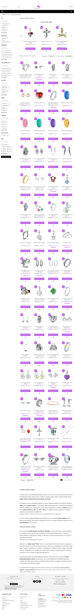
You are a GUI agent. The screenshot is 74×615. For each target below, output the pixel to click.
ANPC (3, 607)
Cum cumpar (23, 609)
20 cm (3, 123)
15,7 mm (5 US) (6, 50)
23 (68, 480)
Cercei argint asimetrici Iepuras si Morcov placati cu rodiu (25, 439)
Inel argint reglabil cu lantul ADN (67, 271)
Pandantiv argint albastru (67, 102)
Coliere (4, 30)
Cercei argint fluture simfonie (25, 383)
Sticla (3, 108)
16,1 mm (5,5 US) (6, 52)
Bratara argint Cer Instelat (25, 355)
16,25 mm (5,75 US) (7, 54)
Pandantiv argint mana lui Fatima (25, 159)
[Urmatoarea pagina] (71, 480)
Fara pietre (5, 105)
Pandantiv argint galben (67, 130)
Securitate (4, 602)
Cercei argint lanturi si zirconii (53, 159)
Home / (4, 14)
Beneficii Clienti (23, 597)
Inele (3, 27)
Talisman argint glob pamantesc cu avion (39, 299)
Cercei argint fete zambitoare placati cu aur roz (25, 103)
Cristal (3, 110)
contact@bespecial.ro (61, 584)
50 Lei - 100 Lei (6, 146)
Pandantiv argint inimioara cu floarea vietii (53, 327)
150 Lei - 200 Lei (6, 149)
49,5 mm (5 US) (6, 68)
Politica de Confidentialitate (10, 588)
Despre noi (4, 598)
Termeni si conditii (6, 603)
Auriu (3, 89)
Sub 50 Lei (4, 144)
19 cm (3, 124)
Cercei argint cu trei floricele (53, 383)
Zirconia (4, 103)
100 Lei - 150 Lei (6, 148)
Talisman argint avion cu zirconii (67, 75)
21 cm (3, 126)
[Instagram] (40, 581)
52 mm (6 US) (5, 75)
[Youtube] (37, 581)
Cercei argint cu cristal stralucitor (25, 327)
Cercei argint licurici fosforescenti (67, 327)
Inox (3, 40)
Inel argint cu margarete (25, 242)
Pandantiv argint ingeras (39, 242)
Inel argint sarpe (67, 242)
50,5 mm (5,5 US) (6, 70)
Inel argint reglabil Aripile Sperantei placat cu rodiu (25, 75)
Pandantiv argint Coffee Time (53, 439)
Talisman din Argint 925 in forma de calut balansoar (53, 467)
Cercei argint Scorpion (25, 410)
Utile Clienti (23, 594)
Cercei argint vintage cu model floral (39, 271)
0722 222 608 (61, 582)
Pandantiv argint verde (39, 130)
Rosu (3, 93)
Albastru (4, 91)
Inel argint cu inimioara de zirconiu (67, 299)
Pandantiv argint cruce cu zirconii (39, 439)
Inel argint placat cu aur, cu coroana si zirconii (25, 187)
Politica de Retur (23, 602)
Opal (3, 107)
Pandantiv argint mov (53, 130)
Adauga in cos (30, 48)
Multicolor (4, 87)
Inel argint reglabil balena (53, 215)
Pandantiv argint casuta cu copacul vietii (39, 355)
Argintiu (4, 86)
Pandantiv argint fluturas (53, 242)
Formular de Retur (24, 603)
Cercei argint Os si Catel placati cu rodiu (39, 187)
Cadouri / (8, 14)
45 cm (3, 121)
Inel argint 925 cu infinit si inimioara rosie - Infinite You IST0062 (25, 467)
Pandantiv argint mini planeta (67, 187)
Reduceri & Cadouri (24, 607)
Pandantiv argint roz (25, 130)
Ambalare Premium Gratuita (26, 605)
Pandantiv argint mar (39, 102)
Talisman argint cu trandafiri (39, 327)
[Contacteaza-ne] (71, 11)
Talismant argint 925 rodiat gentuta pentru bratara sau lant (39, 215)
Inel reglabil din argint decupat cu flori (39, 411)
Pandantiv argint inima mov (67, 383)
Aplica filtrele (6, 156)
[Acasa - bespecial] (37, 6)
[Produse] (2, 12)
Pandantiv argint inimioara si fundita (30, 42)
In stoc (4, 135)
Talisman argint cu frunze (53, 75)
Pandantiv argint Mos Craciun (53, 187)
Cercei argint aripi (67, 158)
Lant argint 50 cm (67, 438)
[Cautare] (18, 7)
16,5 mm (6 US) (6, 56)
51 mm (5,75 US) (6, 73)
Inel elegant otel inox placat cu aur (25, 299)
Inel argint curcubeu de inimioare (67, 355)
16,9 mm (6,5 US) (6, 57)
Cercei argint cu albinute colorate (39, 467)
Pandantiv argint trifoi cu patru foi (67, 215)
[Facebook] (34, 581)
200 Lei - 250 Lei (6, 151)
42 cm (3, 128)
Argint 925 (4, 605)
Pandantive (5, 23)
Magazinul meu (6, 594)
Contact (4, 597)
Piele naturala (5, 41)
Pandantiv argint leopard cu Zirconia (62, 42)
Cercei (3, 25)
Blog (3, 609)
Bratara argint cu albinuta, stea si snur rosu (53, 411)
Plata (21, 600)
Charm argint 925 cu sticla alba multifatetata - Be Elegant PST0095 (67, 467)
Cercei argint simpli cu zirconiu (39, 75)
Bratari (4, 29)
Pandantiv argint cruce (46, 41)
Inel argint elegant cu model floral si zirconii (53, 103)
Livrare (21, 598)
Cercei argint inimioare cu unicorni (39, 159)
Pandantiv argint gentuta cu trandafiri (53, 355)
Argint (3, 38)
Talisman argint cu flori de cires (25, 215)
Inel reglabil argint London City (25, 271)
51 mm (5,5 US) (6, 72)
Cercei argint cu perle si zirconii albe (67, 411)
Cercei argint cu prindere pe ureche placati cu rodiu (53, 271)
